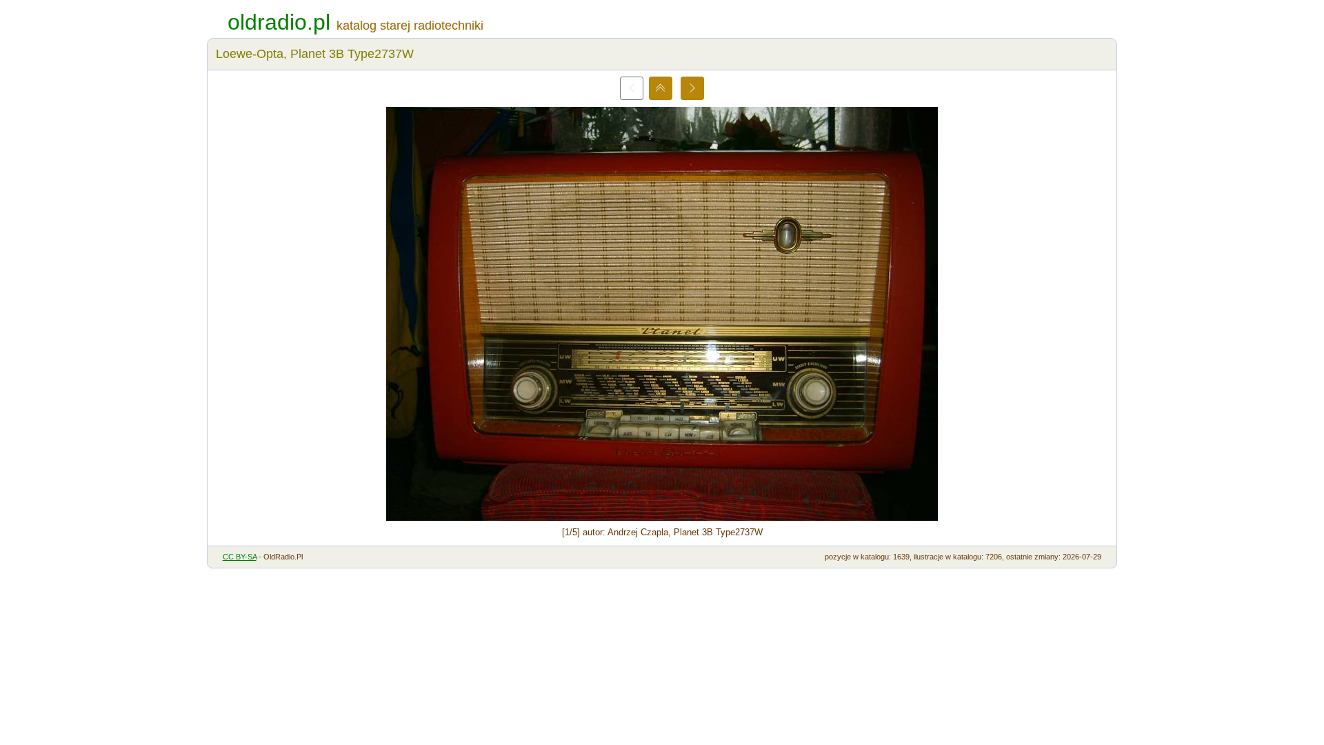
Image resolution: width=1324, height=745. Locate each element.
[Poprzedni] (631, 88)
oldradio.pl (279, 22)
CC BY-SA (240, 557)
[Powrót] (660, 88)
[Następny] (692, 88)
